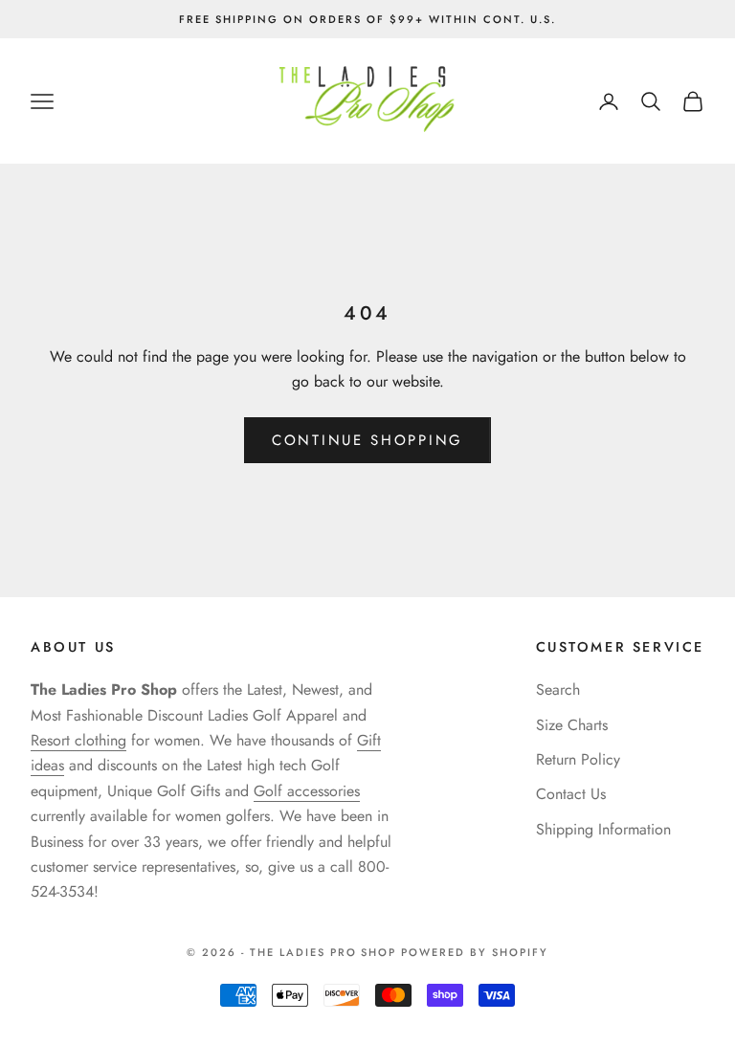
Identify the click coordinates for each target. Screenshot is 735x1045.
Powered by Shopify (474, 952)
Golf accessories (307, 791)
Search (558, 689)
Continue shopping (367, 440)
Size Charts (572, 725)
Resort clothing (78, 740)
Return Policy (578, 759)
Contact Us (571, 794)
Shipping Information (603, 829)
